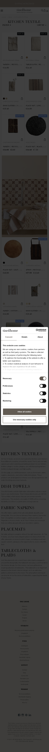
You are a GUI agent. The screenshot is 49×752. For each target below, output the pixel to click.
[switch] (42, 386)
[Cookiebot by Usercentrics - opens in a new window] (35, 330)
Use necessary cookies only (24, 420)
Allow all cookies (24, 412)
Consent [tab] (8, 337)
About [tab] (40, 337)
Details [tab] (24, 337)
